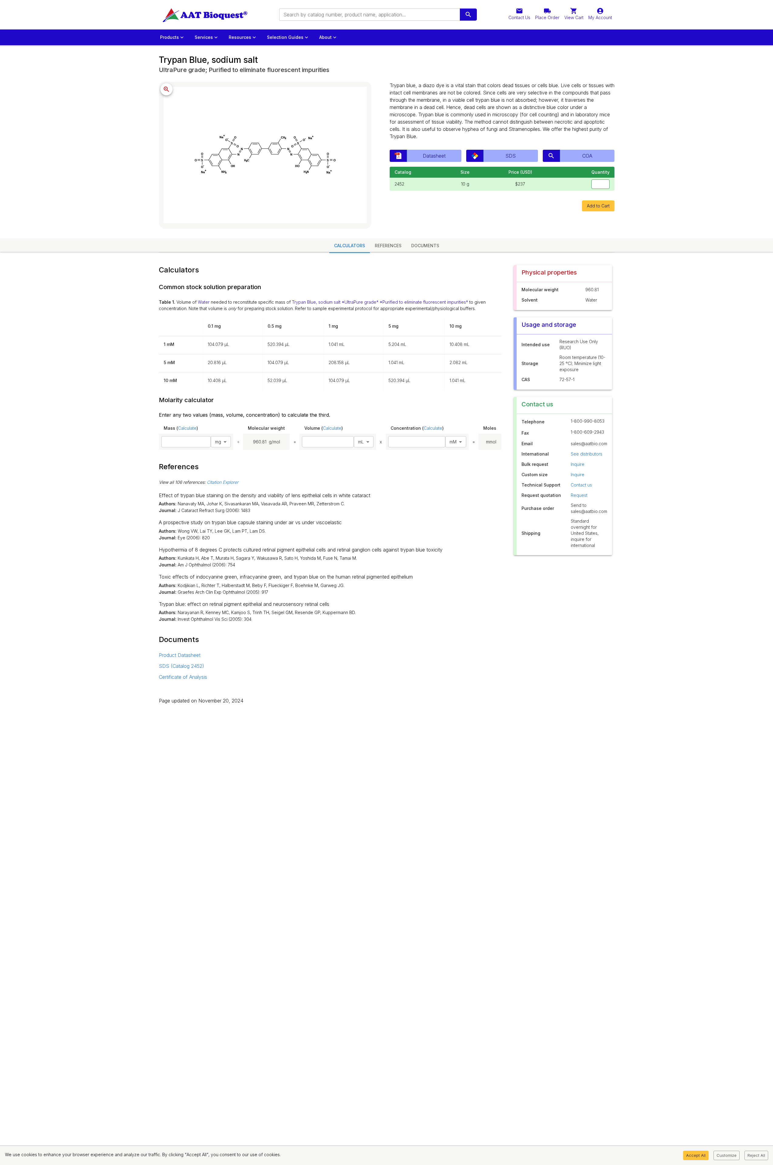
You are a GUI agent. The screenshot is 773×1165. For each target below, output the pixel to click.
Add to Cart (598, 205)
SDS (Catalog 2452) (181, 666)
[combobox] (369, 14)
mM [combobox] (453, 441)
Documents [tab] (425, 245)
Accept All (696, 1155)
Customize (727, 1155)
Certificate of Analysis (183, 677)
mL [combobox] (361, 441)
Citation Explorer (222, 482)
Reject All (756, 1155)
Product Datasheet (179, 655)
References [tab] (388, 245)
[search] (468, 15)
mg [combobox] (218, 441)
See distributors (586, 453)
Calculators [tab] (349, 245)
